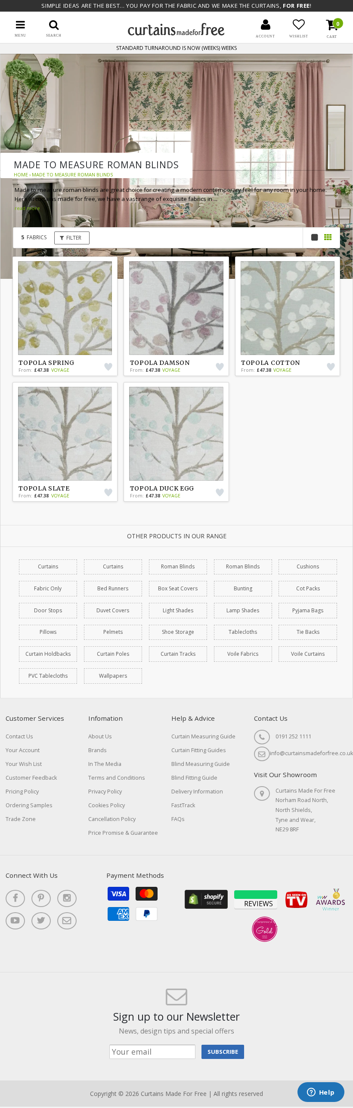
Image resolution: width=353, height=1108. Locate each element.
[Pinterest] (41, 898)
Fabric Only (48, 588)
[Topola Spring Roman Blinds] (65, 308)
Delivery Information (197, 791)
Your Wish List (24, 764)
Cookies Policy (106, 805)
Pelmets (113, 632)
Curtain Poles (113, 653)
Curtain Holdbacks (48, 653)
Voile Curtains (308, 653)
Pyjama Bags (307, 610)
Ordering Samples (29, 805)
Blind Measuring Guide (200, 764)
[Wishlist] (299, 25)
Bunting (243, 588)
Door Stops (48, 610)
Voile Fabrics (242, 653)
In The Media (104, 764)
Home (21, 174)
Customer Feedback (31, 777)
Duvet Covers (112, 610)
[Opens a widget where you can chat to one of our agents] (320, 1093)
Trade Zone (21, 819)
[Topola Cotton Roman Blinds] (287, 308)
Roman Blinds (178, 566)
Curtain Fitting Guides (198, 750)
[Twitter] (41, 920)
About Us (100, 736)
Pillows (48, 632)
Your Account (23, 750)
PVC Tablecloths (48, 675)
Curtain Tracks (178, 653)
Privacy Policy (105, 791)
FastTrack (183, 805)
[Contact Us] (67, 920)
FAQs (178, 819)
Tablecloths (243, 632)
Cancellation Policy (112, 819)
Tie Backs (308, 632)
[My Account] (265, 25)
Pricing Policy (22, 791)
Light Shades (178, 610)
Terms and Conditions (116, 777)
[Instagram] (67, 898)
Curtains (48, 566)
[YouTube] (15, 920)
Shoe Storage (178, 632)
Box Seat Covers (178, 588)
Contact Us (19, 736)
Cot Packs (308, 588)
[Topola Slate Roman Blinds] (65, 434)
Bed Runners (112, 588)
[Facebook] (15, 898)
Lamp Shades (242, 610)
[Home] (176, 33)
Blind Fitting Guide (194, 777)
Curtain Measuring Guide (203, 736)
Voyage (60, 370)
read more (27, 208)
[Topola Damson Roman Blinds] (176, 308)
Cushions (308, 566)
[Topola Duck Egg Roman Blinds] (176, 434)
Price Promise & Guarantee (123, 832)
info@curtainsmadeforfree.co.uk (311, 753)
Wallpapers (113, 675)
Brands (97, 750)
